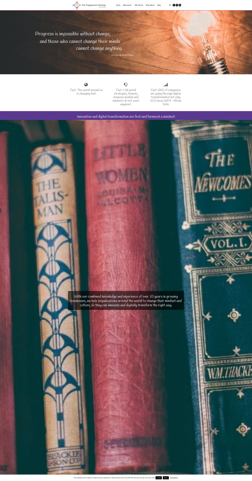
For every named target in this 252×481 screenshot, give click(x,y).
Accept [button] (159, 478)
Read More (174, 478)
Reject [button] (166, 478)
